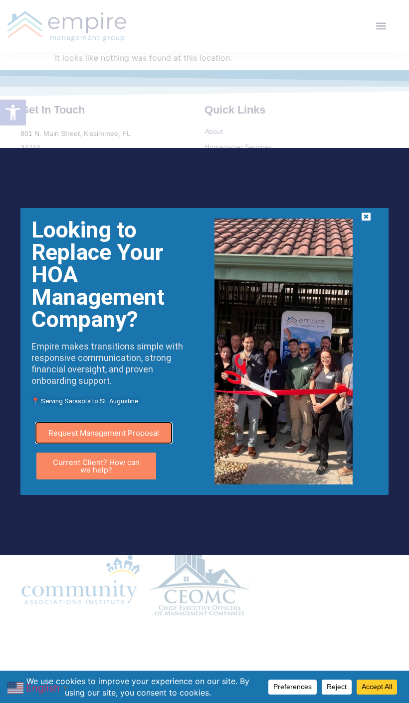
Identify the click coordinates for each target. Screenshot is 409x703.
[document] (204, 351)
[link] (39, 687)
